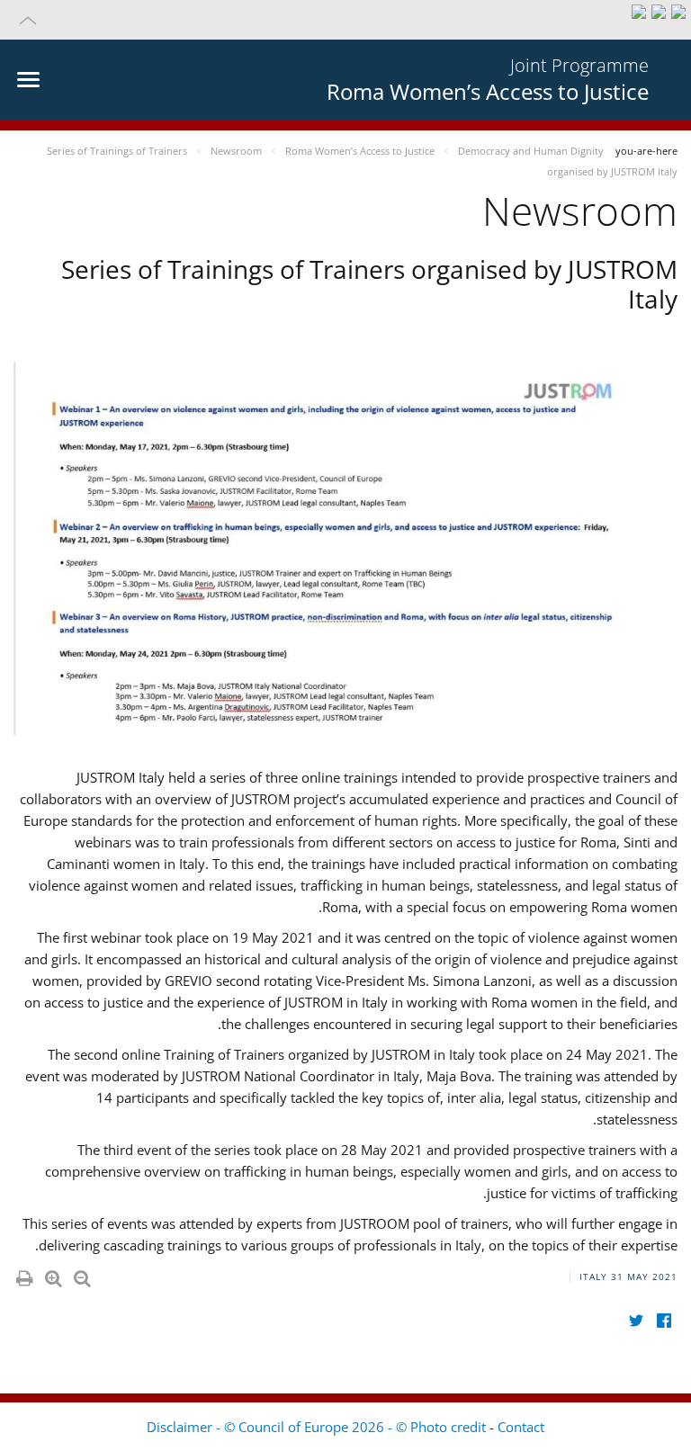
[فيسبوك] (664, 1321)
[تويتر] (636, 1321)
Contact (521, 1427)
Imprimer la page (23, 1275)
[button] (345, 20)
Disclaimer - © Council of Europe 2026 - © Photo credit (318, 1427)
